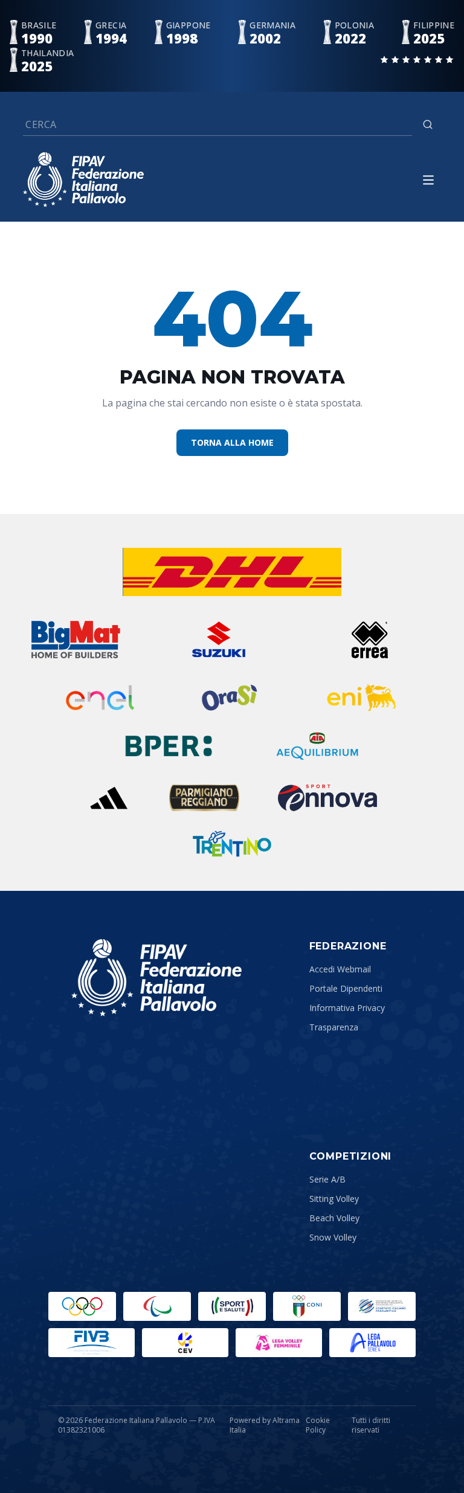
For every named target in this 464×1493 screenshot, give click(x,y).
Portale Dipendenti (345, 988)
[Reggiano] (204, 798)
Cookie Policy (318, 1425)
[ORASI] (230, 697)
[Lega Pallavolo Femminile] (279, 1342)
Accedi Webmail (340, 969)
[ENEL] (101, 697)
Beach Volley (334, 1218)
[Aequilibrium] (317, 745)
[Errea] (370, 639)
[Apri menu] (428, 180)
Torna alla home (232, 442)
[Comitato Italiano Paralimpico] (382, 1306)
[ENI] (361, 697)
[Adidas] (108, 798)
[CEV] (185, 1342)
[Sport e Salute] (232, 1306)
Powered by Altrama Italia (265, 1425)
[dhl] (232, 572)
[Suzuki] (213, 639)
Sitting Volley (334, 1198)
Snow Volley (332, 1237)
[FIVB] (91, 1342)
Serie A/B (327, 1179)
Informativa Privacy (347, 1007)
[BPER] (168, 745)
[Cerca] (427, 124)
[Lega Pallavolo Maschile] (372, 1342)
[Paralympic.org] (157, 1306)
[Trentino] (232, 843)
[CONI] (307, 1306)
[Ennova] (327, 798)
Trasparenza (333, 1027)
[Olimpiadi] (82, 1306)
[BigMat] (75, 639)
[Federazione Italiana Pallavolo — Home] (83, 179)
